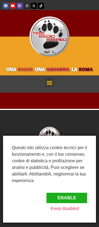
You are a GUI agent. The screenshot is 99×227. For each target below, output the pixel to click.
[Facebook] (6, 6)
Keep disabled (65, 208)
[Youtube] (13, 6)
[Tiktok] (41, 6)
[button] (49, 82)
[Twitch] (20, 6)
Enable (66, 197)
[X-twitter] (34, 6)
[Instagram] (27, 6)
